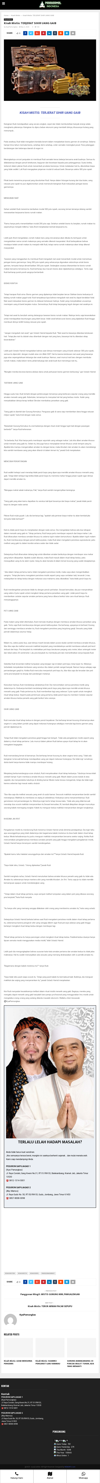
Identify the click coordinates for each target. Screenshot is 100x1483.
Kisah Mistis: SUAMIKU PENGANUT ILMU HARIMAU (48, 1362)
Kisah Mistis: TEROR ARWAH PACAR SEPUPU (50, 1306)
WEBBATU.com (69, 1467)
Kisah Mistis (8, 19)
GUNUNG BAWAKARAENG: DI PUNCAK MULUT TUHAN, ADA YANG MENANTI (80, 1363)
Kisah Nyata (34, 1273)
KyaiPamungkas (12, 27)
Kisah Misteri (10, 1273)
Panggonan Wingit (48, 1273)
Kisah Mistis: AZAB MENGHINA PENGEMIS (18, 1362)
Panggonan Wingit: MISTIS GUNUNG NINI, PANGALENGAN (50, 1294)
